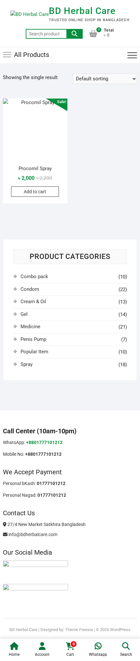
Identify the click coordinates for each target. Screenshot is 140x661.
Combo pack (34, 276)
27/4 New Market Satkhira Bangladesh (46, 524)
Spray (27, 364)
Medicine (30, 327)
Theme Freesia (79, 629)
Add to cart (35, 191)
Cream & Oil (33, 301)
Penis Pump (33, 339)
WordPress (120, 629)
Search (74, 34)
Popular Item (34, 352)
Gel (24, 314)
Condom (30, 289)
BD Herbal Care (82, 11)
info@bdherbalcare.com (32, 534)
